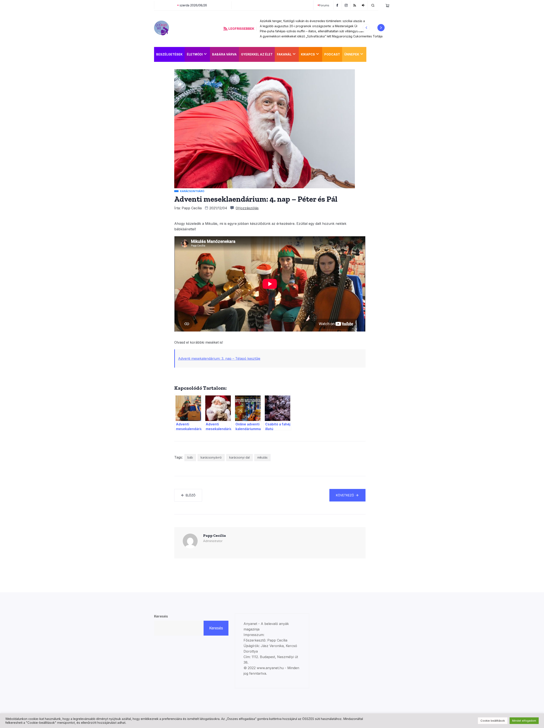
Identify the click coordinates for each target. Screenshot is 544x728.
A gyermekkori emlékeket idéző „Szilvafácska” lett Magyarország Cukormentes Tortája (321, 36)
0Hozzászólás (247, 208)
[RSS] (355, 5)
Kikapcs (308, 54)
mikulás (262, 457)
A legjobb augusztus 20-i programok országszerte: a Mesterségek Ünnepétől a (315, 26)
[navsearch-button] (373, 5)
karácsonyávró (211, 457)
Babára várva (224, 54)
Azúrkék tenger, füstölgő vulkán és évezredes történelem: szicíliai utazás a (312, 21)
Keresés (161, 616)
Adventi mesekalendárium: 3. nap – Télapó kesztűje (219, 358)
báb (190, 457)
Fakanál (284, 54)
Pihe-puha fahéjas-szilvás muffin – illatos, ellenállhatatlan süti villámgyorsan (312, 31)
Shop (372, 54)
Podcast (332, 54)
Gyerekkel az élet (257, 54)
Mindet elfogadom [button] (524, 720)
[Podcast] (363, 5)
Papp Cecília (192, 208)
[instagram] (346, 5)
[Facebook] (337, 5)
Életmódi (195, 54)
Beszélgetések (169, 54)
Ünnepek (351, 54)
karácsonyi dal (239, 457)
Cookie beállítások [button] (492, 720)
